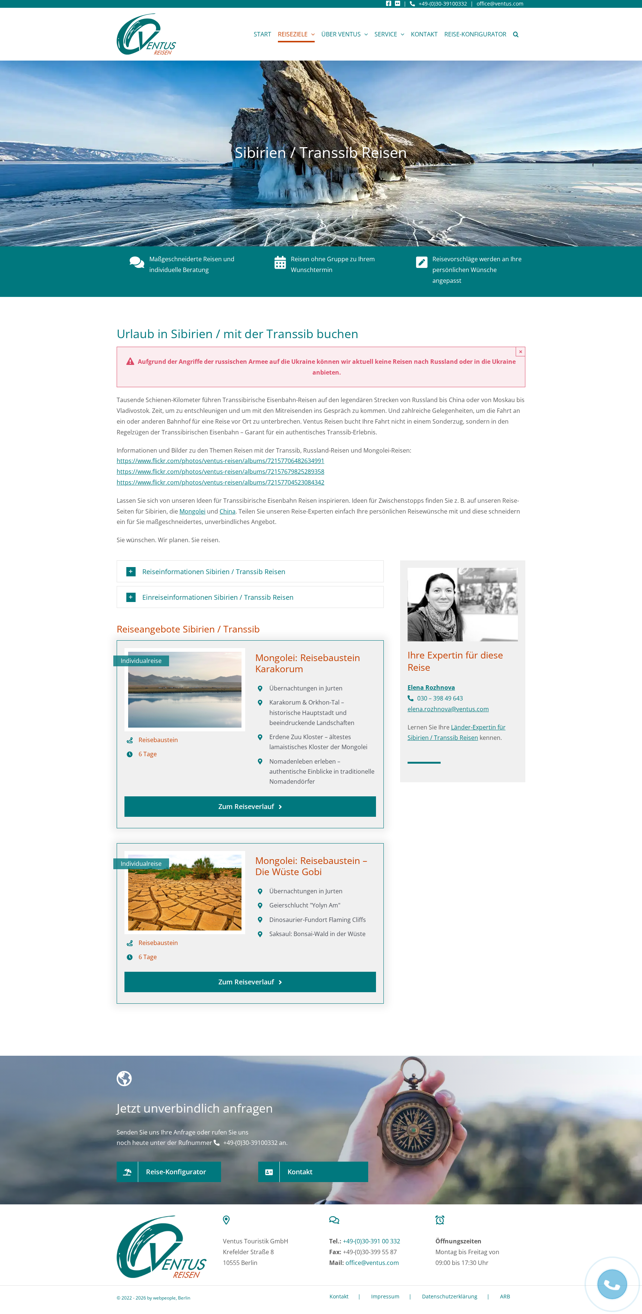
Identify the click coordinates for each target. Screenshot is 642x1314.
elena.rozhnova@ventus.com (448, 709)
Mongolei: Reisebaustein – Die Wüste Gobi (311, 866)
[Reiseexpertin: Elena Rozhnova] (463, 573)
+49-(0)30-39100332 (443, 3)
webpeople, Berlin (171, 1298)
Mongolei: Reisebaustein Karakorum (307, 663)
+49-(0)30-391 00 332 (371, 1241)
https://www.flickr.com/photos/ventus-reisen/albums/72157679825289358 (220, 471)
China (228, 511)
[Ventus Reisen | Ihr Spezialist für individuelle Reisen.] (162, 1218)
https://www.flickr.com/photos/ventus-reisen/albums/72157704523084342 (220, 482)
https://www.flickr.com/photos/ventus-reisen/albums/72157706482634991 (220, 461)
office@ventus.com (500, 3)
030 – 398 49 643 (440, 698)
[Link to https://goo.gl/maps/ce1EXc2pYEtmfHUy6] (266, 1220)
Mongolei (192, 511)
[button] (516, 34)
